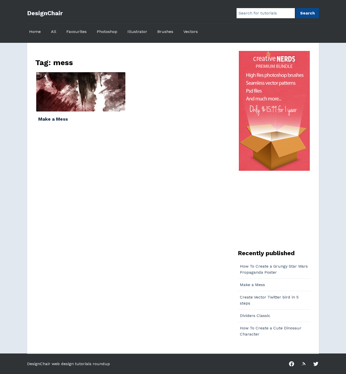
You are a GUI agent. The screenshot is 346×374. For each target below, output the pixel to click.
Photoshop (107, 31)
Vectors (190, 31)
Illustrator (137, 31)
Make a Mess (252, 284)
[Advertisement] (269, 209)
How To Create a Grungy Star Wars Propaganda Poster (274, 269)
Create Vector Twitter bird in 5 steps (269, 300)
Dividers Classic (255, 315)
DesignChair (45, 13)
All (53, 31)
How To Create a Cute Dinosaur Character (270, 331)
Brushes (165, 31)
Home (35, 31)
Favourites (76, 31)
